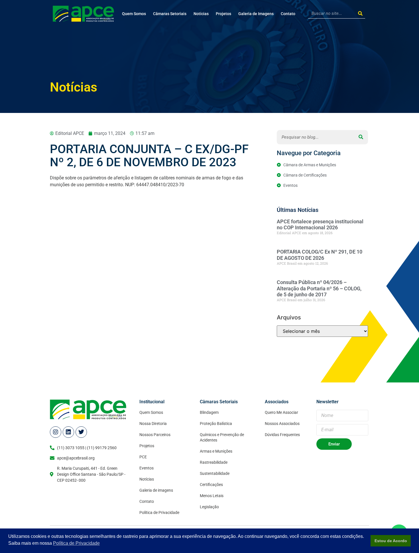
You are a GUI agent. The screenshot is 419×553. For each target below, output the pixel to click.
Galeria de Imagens (256, 13)
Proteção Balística (216, 423)
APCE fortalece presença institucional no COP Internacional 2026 (320, 224)
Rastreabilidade (213, 462)
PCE (143, 457)
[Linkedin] (68, 432)
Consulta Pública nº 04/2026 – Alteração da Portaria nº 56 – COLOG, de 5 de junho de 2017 (319, 288)
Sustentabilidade (214, 473)
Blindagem (209, 412)
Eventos (146, 468)
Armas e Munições (216, 451)
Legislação (209, 507)
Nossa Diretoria (153, 423)
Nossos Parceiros (154, 434)
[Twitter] (81, 432)
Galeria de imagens (156, 490)
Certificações (211, 484)
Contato (288, 13)
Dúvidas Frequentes (282, 434)
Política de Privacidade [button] (76, 543)
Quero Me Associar (281, 412)
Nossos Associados (282, 423)
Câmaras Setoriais (169, 13)
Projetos (223, 13)
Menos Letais (211, 495)
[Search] (360, 13)
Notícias (201, 13)
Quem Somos (134, 13)
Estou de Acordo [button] (391, 540)
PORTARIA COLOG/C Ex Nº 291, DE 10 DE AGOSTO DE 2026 (319, 255)
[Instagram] (55, 432)
